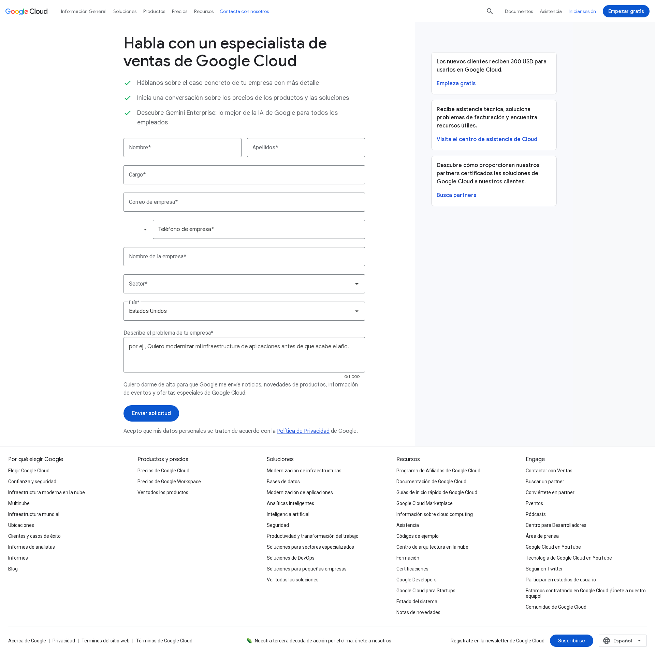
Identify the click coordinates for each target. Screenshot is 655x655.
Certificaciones (412, 569)
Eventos (534, 503)
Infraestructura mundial (33, 514)
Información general (83, 11)
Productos (154, 11)
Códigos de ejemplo (417, 536)
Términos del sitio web (106, 640)
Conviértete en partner (550, 492)
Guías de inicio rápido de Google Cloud (436, 492)
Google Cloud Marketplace (424, 503)
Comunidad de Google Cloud (556, 607)
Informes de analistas (31, 547)
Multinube (19, 503)
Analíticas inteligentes (290, 503)
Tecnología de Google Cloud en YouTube (569, 558)
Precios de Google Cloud (163, 470)
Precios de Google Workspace (169, 481)
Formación (407, 558)
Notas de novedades (418, 612)
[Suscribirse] (571, 641)
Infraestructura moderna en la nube (46, 492)
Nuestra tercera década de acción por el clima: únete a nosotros (323, 640)
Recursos (204, 11)
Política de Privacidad (303, 431)
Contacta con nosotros (244, 11)
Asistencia (551, 11)
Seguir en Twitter (544, 569)
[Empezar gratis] (626, 11)
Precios (179, 11)
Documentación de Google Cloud (431, 481)
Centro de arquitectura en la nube (432, 547)
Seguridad (278, 525)
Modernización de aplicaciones (300, 492)
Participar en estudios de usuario (561, 579)
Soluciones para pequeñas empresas (307, 569)
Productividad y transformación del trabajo (313, 536)
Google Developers (416, 579)
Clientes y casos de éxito (34, 536)
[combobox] (137, 229)
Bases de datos (283, 481)
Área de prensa (542, 536)
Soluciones (124, 11)
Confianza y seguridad (32, 481)
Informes (18, 558)
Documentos (519, 11)
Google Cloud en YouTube (553, 547)
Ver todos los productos (162, 492)
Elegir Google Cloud (28, 470)
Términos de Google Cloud (164, 640)
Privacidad (64, 640)
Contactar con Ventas (549, 470)
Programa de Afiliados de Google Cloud (438, 470)
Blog (13, 569)
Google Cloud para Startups (425, 590)
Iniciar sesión (582, 11)
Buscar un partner (545, 481)
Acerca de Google (27, 640)
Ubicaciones (21, 525)
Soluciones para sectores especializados (310, 547)
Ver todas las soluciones (293, 579)
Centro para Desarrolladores (556, 525)
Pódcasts (536, 514)
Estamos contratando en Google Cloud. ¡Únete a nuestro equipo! (586, 593)
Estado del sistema (416, 601)
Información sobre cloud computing (434, 514)
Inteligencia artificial (288, 514)
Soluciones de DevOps (291, 558)
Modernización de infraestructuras (304, 470)
